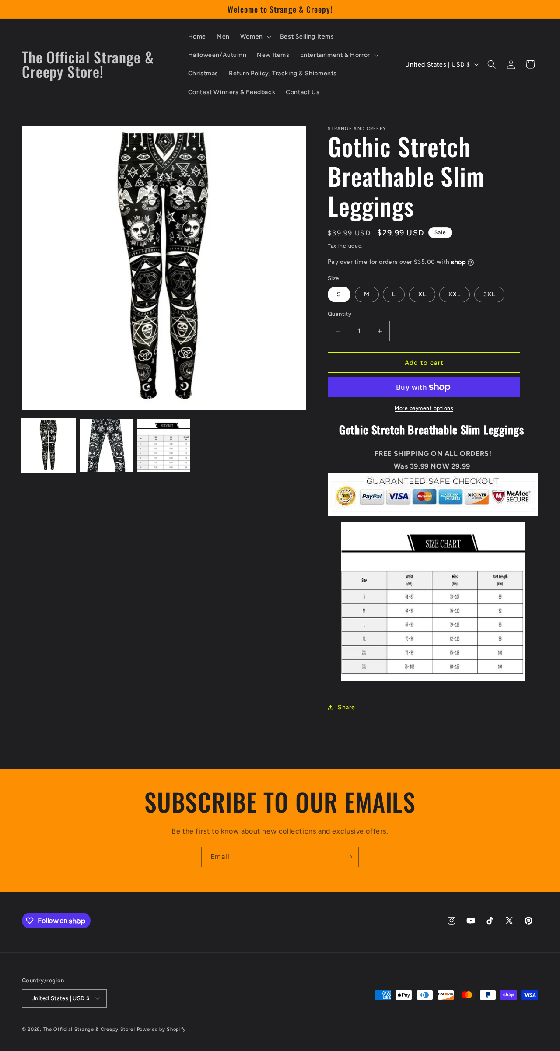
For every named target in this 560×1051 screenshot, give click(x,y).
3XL (489, 294)
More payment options (424, 408)
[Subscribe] (348, 857)
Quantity (339, 314)
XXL (454, 294)
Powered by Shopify (161, 1029)
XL (422, 294)
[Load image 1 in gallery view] (48, 445)
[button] (255, 37)
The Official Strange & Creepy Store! (89, 1029)
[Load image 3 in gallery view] (164, 445)
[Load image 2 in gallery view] (106, 445)
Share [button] (346, 707)
